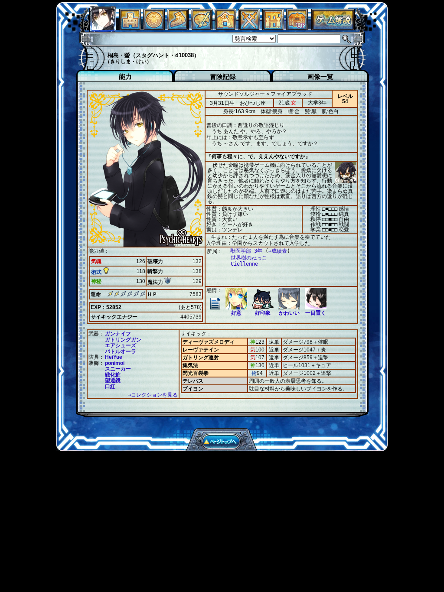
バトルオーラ (120, 351)
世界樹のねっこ (249, 258)
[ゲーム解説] (333, 28)
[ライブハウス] (249, 28)
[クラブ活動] (273, 28)
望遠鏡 (113, 380)
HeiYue (113, 357)
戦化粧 (113, 375)
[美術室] (201, 28)
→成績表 (277, 251)
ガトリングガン (123, 340)
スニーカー (118, 369)
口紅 (110, 387)
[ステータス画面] (103, 28)
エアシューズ (120, 345)
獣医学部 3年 (246, 251)
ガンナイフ (118, 334)
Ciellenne (244, 264)
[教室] (178, 28)
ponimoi (114, 363)
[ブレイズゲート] (225, 28)
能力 (125, 76)
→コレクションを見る (153, 395)
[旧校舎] (297, 28)
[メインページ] (130, 28)
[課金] (154, 28)
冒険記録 (223, 76)
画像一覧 (320, 76)
